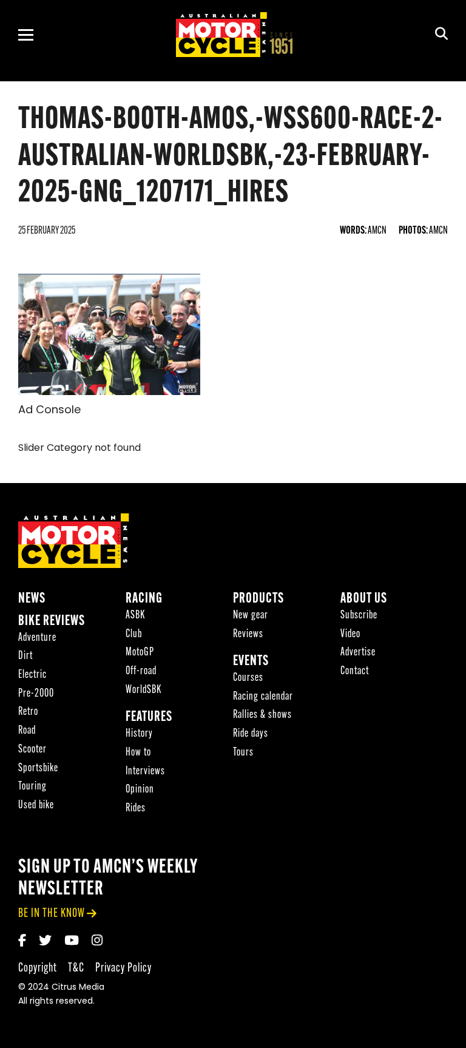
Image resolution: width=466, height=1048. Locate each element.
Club (134, 634)
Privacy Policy (123, 968)
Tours (243, 753)
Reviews (248, 634)
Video (350, 634)
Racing (144, 599)
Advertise (358, 652)
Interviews (145, 771)
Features (149, 718)
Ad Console (49, 410)
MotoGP (140, 652)
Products (258, 599)
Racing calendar (263, 697)
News (32, 599)
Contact (354, 671)
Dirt (25, 656)
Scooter (32, 750)
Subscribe (358, 615)
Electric (32, 675)
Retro (28, 712)
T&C (76, 968)
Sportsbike (38, 768)
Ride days (250, 734)
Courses (248, 678)
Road (27, 731)
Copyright (37, 968)
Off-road (141, 671)
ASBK (135, 615)
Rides (136, 808)
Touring (32, 787)
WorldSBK (143, 690)
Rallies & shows (262, 715)
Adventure (37, 638)
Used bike (36, 805)
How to (138, 753)
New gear (250, 615)
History (139, 734)
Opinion (140, 790)
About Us (363, 599)
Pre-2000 (36, 694)
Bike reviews (51, 622)
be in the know (51, 913)
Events (251, 662)
